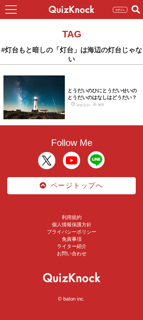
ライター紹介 (72, 246)
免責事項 (72, 239)
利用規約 (72, 217)
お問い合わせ (72, 253)
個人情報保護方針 (72, 224)
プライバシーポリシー (71, 232)
